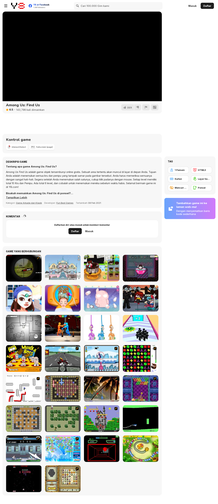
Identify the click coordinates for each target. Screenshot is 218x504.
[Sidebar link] (5, 5)
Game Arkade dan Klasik (29, 202)
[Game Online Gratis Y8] (18, 6)
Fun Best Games (64, 202)
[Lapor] (146, 107)
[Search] (77, 6)
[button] (16, 197)
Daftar (207, 5)
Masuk (192, 5)
